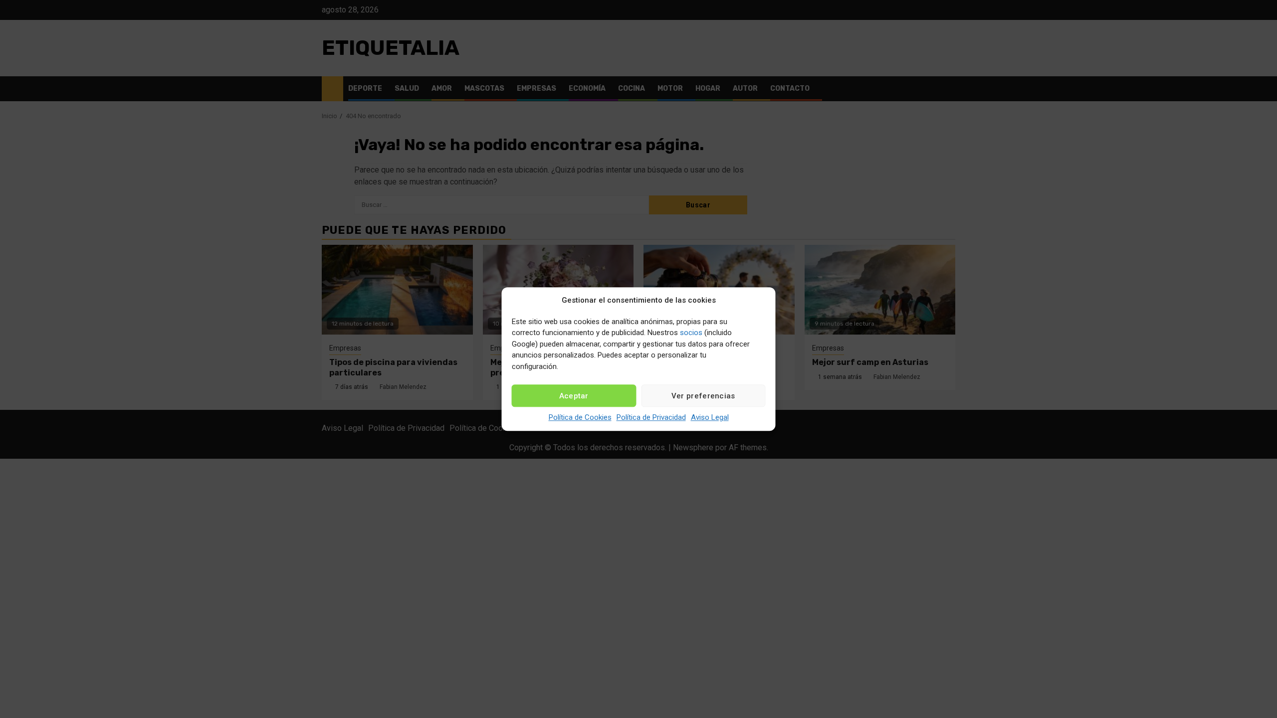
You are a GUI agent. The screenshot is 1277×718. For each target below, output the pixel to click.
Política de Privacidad (651, 417)
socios (691, 332)
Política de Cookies (580, 417)
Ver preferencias (703, 395)
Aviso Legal (710, 417)
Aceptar (574, 395)
